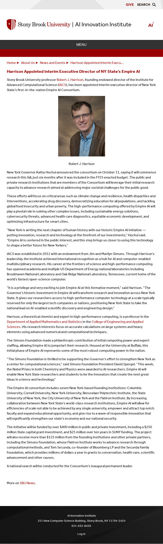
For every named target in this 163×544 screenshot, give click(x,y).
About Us (28, 63)
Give (130, 5)
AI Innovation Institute (103, 24)
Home (11, 63)
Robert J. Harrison (70, 80)
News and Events (52, 63)
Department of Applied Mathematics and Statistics (44, 322)
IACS (62, 85)
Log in (81, 534)
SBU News (27, 483)
